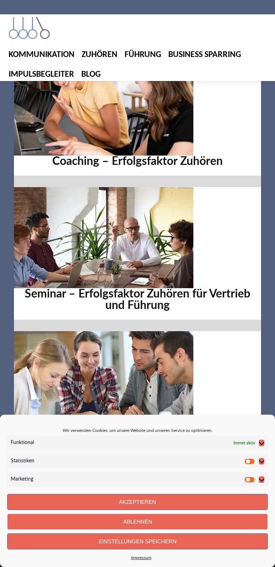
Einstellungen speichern (138, 541)
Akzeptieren (137, 502)
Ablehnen (137, 522)
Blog (91, 74)
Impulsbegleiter (41, 74)
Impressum (141, 558)
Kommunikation (41, 55)
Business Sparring (204, 55)
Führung (143, 55)
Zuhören (99, 55)
